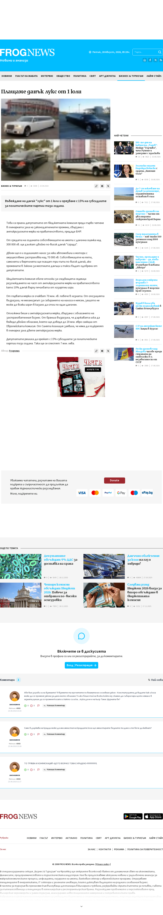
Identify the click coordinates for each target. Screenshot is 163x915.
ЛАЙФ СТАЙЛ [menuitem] (154, 76)
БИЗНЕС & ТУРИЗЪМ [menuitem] (131, 76)
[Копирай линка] (96, 186)
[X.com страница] (155, 60)
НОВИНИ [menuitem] (7, 76)
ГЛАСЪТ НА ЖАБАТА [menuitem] (26, 76)
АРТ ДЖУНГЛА (112, 838)
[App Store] (153, 816)
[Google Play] (133, 816)
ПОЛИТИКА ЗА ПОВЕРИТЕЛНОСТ (145, 849)
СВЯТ (99, 838)
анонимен (14, 704)
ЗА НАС (92, 849)
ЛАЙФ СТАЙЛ (156, 838)
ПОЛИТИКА (86, 838)
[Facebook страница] (150, 60)
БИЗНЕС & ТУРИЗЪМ (11, 186)
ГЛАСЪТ (44, 838)
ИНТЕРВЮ (56, 838)
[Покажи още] (81, 906)
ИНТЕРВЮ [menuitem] (47, 76)
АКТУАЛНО (71, 838)
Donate (114, 480)
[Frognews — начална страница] (18, 816)
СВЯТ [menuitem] (92, 76)
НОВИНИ (31, 838)
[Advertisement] (81, 20)
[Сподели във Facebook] (102, 186)
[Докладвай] (38, 706)
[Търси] (159, 52)
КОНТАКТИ (105, 849)
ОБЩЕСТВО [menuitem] (63, 76)
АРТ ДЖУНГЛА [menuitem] (107, 76)
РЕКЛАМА (119, 849)
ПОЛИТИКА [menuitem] (79, 76)
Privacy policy (103, 864)
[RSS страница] (161, 60)
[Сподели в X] (108, 186)
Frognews (14, 351)
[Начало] (145, 60)
